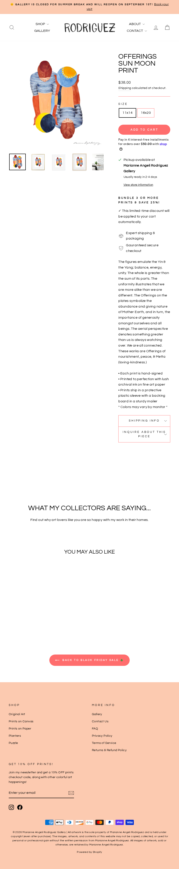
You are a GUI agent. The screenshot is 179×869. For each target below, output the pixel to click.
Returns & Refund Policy (109, 750)
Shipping (124, 88)
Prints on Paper (20, 728)
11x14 (127, 112)
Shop (41, 24)
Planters (15, 735)
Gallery (42, 30)
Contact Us (100, 721)
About (135, 24)
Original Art (17, 714)
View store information (138, 185)
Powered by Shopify (89, 852)
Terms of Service (104, 743)
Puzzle (13, 743)
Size (122, 104)
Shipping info (144, 420)
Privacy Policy (102, 735)
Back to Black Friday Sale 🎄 (92, 660)
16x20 (146, 112)
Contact (135, 30)
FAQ (95, 728)
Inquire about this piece (144, 434)
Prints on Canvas (21, 721)
